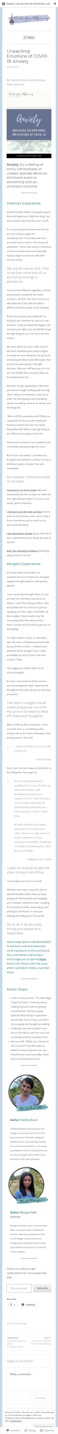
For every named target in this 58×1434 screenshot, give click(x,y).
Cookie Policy (16, 1421)
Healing (22, 1324)
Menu (30, 37)
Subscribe (42, 1288)
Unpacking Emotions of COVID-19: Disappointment (17, 1342)
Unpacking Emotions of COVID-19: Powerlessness (40, 1341)
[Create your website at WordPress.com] (29, 3)
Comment (40, 1398)
